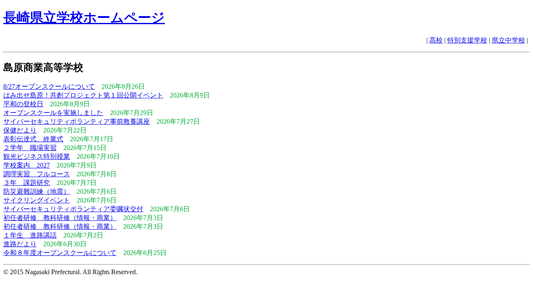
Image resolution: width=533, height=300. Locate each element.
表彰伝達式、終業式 (33, 138)
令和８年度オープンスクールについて (60, 252)
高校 (436, 40)
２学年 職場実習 (30, 147)
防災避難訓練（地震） (36, 191)
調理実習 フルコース (36, 174)
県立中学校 (508, 40)
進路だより (20, 244)
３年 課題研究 (26, 182)
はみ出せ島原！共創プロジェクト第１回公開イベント (83, 95)
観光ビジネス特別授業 (36, 156)
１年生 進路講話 (30, 235)
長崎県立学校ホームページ (84, 17)
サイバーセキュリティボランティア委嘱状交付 (73, 208)
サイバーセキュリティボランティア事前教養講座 (76, 121)
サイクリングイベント (36, 200)
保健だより (20, 130)
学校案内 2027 (26, 165)
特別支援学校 (467, 40)
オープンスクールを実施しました (53, 112)
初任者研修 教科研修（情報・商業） (60, 217)
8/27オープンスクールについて (49, 86)
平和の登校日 (23, 104)
